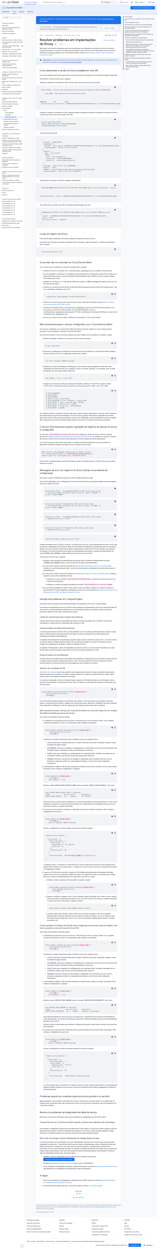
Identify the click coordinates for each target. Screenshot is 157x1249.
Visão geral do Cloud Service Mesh (72, 62)
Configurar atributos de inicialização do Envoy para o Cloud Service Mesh (71, 436)
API (61, 282)
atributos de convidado (49, 672)
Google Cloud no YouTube (131, 1232)
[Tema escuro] (115, 87)
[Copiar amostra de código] (115, 294)
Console (125, 2)
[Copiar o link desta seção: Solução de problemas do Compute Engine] (84, 599)
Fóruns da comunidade (65, 1223)
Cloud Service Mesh (14, 8)
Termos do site (50, 1241)
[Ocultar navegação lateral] (22, 1246)
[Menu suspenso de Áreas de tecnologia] (39, 2)
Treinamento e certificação (99, 1234)
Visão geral (5, 11)
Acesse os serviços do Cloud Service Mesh (59, 1159)
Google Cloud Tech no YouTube (133, 1234)
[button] (12, 28)
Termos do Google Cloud (63, 1241)
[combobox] (109, 2)
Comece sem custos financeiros (143, 8)
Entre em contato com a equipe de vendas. (39, 1232)
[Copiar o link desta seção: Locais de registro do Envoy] (69, 234)
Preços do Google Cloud (33, 1226)
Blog (125, 1223)
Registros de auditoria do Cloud (107, 1166)
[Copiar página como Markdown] (61, 44)
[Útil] (113, 35)
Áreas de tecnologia (30, 2)
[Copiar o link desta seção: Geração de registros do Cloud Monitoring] (70, 655)
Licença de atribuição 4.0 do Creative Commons (98, 1205)
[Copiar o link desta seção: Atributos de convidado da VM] (67, 668)
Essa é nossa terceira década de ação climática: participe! (88, 1241)
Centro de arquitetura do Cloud (100, 1232)
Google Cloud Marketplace (34, 1229)
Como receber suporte (95, 1186)
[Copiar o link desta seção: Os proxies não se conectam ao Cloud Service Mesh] (93, 263)
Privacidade (40, 1241)
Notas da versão (64, 1229)
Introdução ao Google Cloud (100, 1226)
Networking (59, 35)
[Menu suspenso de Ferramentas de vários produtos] (65, 2)
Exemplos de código (97, 1229)
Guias (14, 11)
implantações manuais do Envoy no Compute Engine (92, 573)
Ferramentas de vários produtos (53, 2)
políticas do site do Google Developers (95, 1207)
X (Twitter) (127, 1229)
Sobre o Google (31, 1241)
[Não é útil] (116, 35)
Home (41, 35)
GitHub (94, 1223)
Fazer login (151, 2)
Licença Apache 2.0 (63, 1207)
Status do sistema (64, 1232)
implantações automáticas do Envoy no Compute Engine (94, 566)
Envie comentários (109, 40)
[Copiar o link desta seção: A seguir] (50, 1176)
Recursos (30, 11)
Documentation (49, 35)
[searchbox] (12, 17)
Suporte (21, 11)
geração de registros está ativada (63, 1163)
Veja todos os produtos (33, 1223)
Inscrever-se (135, 1245)
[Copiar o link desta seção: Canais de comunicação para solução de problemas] (84, 617)
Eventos (126, 1226)
